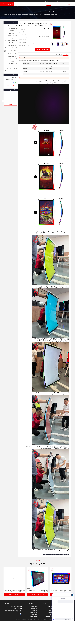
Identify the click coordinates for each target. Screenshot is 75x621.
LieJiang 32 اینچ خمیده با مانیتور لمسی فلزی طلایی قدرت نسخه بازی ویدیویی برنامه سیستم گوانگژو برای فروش (17, 591)
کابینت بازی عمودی (34, 614)
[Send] (53, 619)
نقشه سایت (51, 614)
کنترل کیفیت (51, 610)
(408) (11, 70)
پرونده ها (30, 3)
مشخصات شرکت (50, 606)
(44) (13, 30)
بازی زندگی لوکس (34, 608)
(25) (13, 58)
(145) (12, 33)
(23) (13, 28)
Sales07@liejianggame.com (56, 1)
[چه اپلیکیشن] (15, 82)
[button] (68, 44)
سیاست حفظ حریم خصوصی (48, 616)
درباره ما (39, 3)
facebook (20, 614)
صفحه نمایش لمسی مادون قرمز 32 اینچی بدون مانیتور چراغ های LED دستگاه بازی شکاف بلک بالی (40, 591)
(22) (12, 61)
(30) (10, 51)
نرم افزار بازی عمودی (33, 612)
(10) (12, 53)
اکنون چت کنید (10, 85)
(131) (12, 25)
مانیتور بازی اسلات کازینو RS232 (49, 554)
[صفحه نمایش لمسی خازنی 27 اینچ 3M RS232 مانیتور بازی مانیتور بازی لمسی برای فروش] (63, 578)
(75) (12, 56)
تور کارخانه (51, 608)
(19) (12, 45)
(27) (12, 68)
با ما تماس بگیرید (50, 612)
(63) (12, 35)
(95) (11, 40)
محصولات (49, 3)
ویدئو (26, 3)
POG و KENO (34, 610)
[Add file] (72, 619)
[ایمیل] (13, 82)
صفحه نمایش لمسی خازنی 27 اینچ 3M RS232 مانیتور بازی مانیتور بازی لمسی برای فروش (64, 591)
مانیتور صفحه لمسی (47, 14)
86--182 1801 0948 (66, 1)
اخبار (35, 3)
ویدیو (44, 3)
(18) (11, 47)
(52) (12, 37)
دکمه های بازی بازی (33, 616)
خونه (53, 3)
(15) (13, 63)
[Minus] (53, 595)
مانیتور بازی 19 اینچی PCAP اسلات (62, 554)
